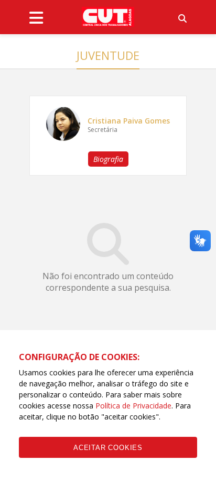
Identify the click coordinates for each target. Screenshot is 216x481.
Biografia (108, 159)
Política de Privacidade (133, 406)
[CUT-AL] (108, 17)
